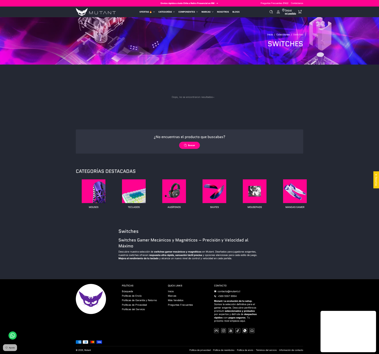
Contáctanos (297, 3)
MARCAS (206, 12)
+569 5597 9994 (227, 296)
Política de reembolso (224, 350)
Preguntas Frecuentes (180, 304)
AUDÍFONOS (174, 207)
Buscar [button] (191, 145)
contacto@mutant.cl (229, 291)
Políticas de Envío (132, 295)
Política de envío (245, 350)
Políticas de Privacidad (134, 304)
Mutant (87, 350)
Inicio (270, 34)
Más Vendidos (175, 300)
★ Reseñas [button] (376, 180)
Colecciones (283, 34)
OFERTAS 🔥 (145, 12)
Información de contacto (291, 350)
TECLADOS (134, 207)
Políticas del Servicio (133, 309)
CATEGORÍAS (165, 12)
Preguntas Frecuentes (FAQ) (275, 3)
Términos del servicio (266, 350)
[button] (271, 12)
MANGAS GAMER (294, 207)
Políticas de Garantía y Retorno (139, 300)
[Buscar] (271, 12)
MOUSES (93, 207)
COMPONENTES (186, 12)
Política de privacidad (200, 350)
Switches (298, 34)
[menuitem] (143, 291)
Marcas (172, 295)
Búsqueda (127, 291)
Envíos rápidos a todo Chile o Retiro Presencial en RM (187, 3)
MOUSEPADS (255, 207)
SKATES (214, 207)
